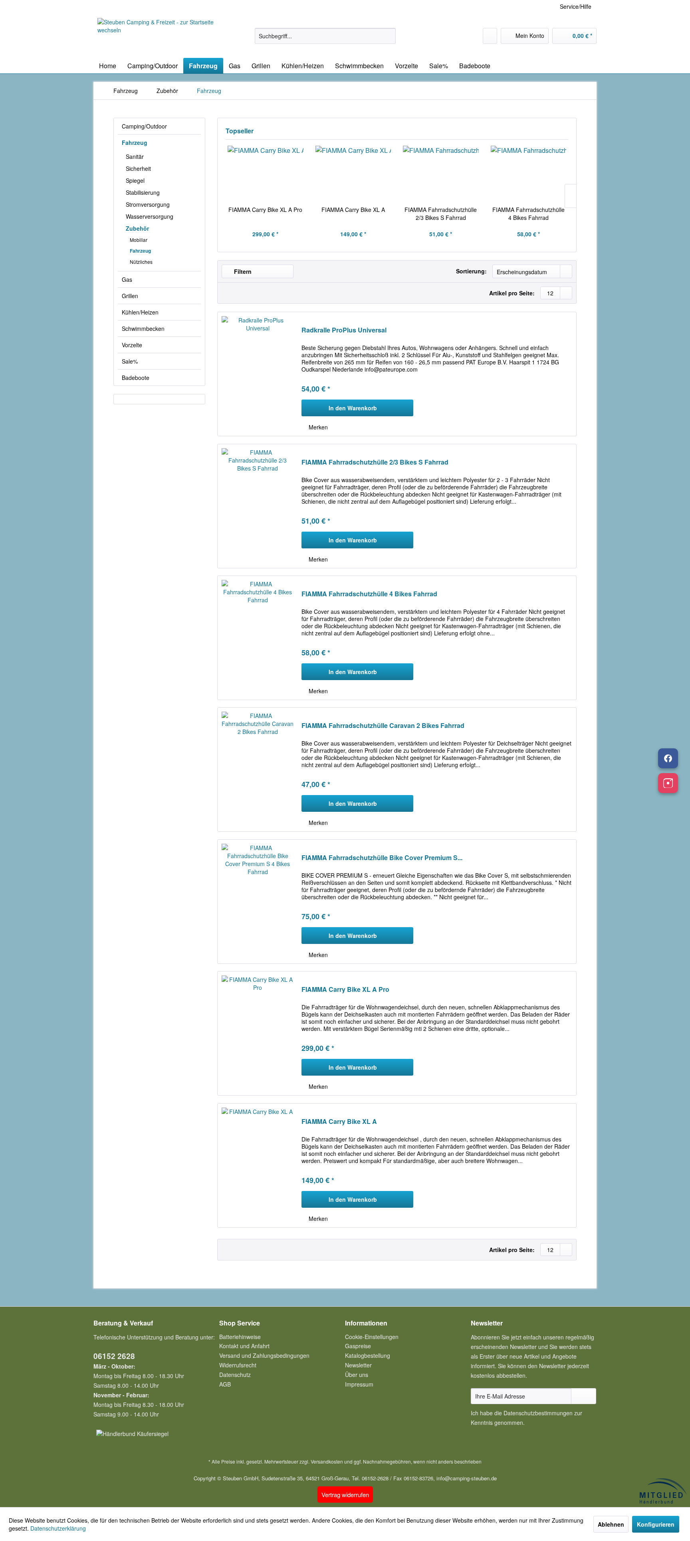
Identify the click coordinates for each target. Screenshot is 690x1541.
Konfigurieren (655, 1524)
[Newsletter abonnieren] (583, 1396)
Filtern (242, 271)
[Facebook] (668, 758)
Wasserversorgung (149, 216)
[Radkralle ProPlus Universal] (257, 374)
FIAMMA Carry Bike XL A (353, 210)
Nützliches (141, 261)
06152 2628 (114, 1356)
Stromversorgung (148, 204)
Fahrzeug (134, 142)
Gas (127, 279)
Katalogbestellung (367, 1355)
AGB (225, 1384)
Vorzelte (132, 345)
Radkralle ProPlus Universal (344, 330)
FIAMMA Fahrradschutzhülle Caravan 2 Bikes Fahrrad (382, 726)
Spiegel (135, 180)
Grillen (130, 296)
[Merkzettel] (490, 36)
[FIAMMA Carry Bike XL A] (353, 174)
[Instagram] (668, 783)
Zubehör (137, 228)
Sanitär (135, 156)
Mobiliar (138, 239)
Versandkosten (327, 1461)
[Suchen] (388, 36)
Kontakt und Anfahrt (244, 1346)
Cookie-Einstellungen (372, 1337)
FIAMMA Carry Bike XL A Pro (265, 210)
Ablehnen (611, 1524)
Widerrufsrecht (237, 1365)
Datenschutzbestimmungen (538, 1413)
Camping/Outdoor (144, 126)
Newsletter (358, 1365)
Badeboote (135, 378)
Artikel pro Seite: (512, 293)
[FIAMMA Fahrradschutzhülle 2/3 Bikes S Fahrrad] (441, 174)
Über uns (356, 1375)
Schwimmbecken (143, 328)
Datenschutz (235, 1375)
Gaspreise (358, 1346)
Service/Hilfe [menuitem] (575, 6)
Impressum (359, 1384)
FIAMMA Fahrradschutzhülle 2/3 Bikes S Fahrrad (440, 214)
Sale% (130, 361)
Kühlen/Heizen (140, 312)
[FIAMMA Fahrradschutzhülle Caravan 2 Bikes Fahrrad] (257, 769)
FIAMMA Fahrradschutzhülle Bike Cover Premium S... (381, 858)
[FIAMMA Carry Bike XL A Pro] (265, 174)
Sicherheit (138, 168)
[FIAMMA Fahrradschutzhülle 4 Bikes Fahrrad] (529, 174)
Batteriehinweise (240, 1337)
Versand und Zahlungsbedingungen (264, 1355)
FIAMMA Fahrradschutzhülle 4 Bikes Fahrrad (528, 214)
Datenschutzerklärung (58, 1528)
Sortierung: (471, 271)
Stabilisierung (143, 192)
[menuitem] (325, 36)
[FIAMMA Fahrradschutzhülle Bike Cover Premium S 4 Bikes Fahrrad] (257, 901)
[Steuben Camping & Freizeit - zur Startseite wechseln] (157, 36)
